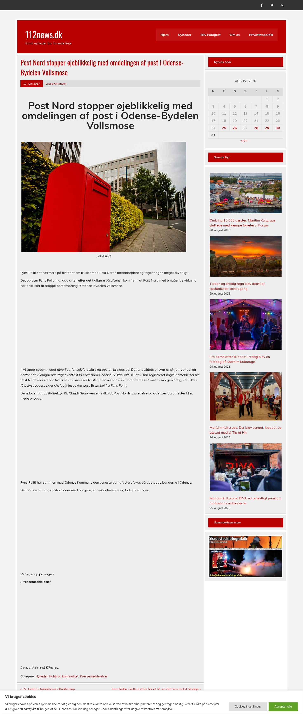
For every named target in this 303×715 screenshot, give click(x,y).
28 (256, 128)
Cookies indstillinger (248, 706)
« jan (243, 140)
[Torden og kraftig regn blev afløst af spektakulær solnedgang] (246, 257)
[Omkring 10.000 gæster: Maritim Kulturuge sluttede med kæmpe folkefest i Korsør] (246, 194)
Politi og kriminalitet (63, 676)
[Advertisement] (110, 330)
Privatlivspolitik (261, 35)
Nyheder (184, 35)
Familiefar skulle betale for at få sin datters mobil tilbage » (156, 689)
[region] (151, 702)
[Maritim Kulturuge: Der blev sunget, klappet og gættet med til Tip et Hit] (246, 397)
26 (235, 128)
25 (224, 128)
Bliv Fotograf (211, 35)
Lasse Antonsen (56, 83)
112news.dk (43, 34)
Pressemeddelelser (93, 676)
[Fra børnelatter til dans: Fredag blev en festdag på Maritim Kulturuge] (246, 325)
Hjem (165, 35)
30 (278, 128)
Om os (235, 35)
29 (267, 128)
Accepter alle (283, 706)
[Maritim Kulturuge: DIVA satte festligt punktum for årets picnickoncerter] (246, 467)
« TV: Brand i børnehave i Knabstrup (47, 689)
